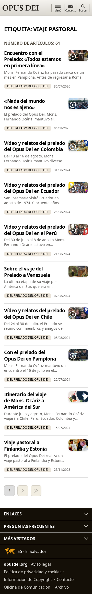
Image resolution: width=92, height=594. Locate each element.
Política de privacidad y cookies (32, 572)
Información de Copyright (28, 579)
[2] (22, 490)
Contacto (65, 579)
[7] (36, 490)
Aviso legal (41, 564)
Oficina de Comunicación (27, 587)
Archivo (62, 587)
